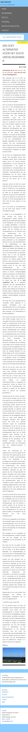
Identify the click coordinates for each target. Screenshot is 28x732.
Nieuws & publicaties (8, 697)
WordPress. (23, 730)
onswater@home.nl (7, 721)
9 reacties (23, 42)
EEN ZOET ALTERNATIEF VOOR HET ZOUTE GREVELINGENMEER (13, 53)
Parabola (16, 730)
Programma (5, 692)
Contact (4, 699)
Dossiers (4, 694)
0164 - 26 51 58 (6, 719)
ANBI (3, 702)
